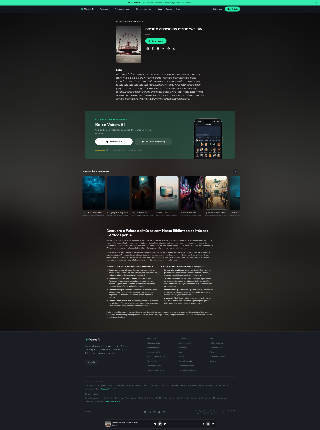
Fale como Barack (205, 385)
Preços (169, 9)
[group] (160, 428)
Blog (178, 9)
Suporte (213, 361)
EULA (212, 352)
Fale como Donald (92, 385)
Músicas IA (183, 347)
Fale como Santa (141, 385)
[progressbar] (160, 428)
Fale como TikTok (92, 389)
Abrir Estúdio (232, 9)
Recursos (104, 9)
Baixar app (217, 9)
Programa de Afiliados (187, 370)
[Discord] (145, 412)
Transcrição (152, 361)
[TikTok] (159, 412)
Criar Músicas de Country (173, 398)
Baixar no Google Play (155, 141)
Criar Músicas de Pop (93, 398)
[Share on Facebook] (147, 48)
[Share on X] (158, 48)
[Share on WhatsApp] (152, 48)
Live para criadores (186, 365)
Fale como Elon (107, 385)
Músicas (158, 9)
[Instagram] (154, 412)
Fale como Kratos (157, 385)
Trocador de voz (122, 9)
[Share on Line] (168, 48)
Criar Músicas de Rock (134, 398)
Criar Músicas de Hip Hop (113, 398)
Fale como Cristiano (188, 385)
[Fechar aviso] (316, 2)
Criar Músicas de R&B (153, 398)
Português (91, 362)
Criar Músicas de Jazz (217, 398)
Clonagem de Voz (154, 352)
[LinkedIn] (164, 412)
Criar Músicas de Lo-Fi (94, 401)
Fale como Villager (221, 385)
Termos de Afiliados (217, 357)
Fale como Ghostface (124, 385)
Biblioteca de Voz (143, 9)
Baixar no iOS (116, 141)
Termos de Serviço (217, 347)
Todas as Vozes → (108, 389)
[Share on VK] (163, 48)
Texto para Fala (153, 343)
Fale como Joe (172, 385)
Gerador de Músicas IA (156, 357)
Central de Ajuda (185, 361)
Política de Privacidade (219, 343)
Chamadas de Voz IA (155, 370)
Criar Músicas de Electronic (196, 398)
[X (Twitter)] (150, 412)
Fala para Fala (153, 347)
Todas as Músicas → (112, 401)
